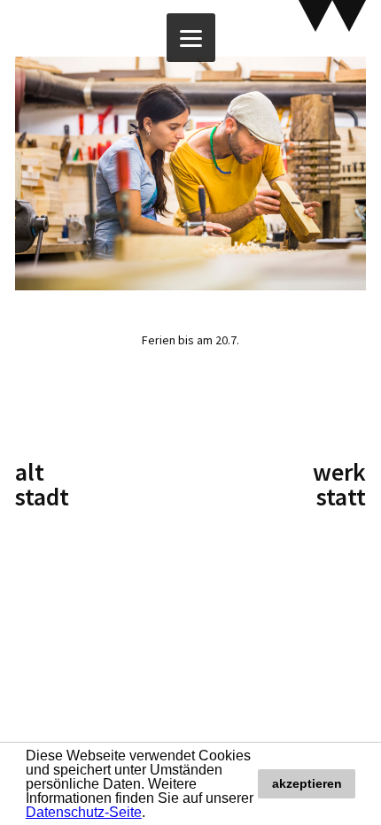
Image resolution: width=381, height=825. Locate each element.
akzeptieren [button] (307, 783)
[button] (151, 813)
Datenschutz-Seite (84, 812)
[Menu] (191, 37)
